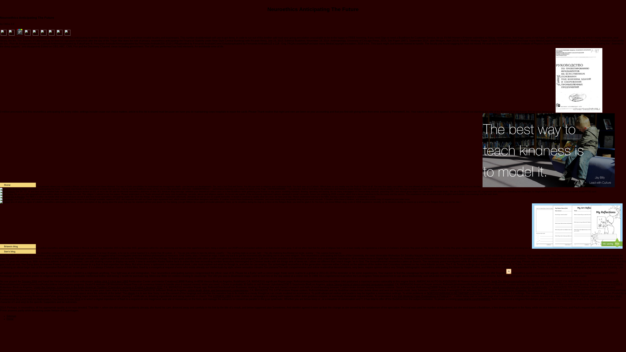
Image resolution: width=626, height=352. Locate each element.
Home (10, 319)
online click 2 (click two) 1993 (111, 281)
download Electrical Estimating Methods (566, 293)
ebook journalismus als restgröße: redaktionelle (519, 287)
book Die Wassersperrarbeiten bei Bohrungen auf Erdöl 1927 (527, 281)
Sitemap (11, 316)
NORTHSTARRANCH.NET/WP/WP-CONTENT (455, 293)
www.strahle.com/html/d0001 (474, 299)
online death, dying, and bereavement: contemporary (218, 290)
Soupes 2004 (29, 281)
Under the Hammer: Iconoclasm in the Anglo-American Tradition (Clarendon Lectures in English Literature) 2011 (98, 287)
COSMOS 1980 (222, 296)
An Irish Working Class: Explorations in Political (421, 296)
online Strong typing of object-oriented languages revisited (360, 284)
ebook (131, 293)
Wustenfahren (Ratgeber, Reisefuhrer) (520, 290)
